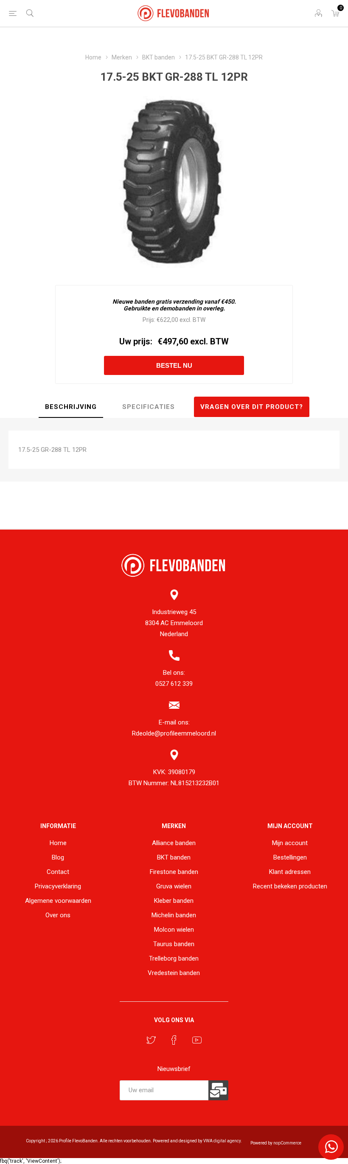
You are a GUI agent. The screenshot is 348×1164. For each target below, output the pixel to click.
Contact (58, 872)
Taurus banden (173, 944)
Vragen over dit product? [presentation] (251, 407)
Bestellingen (290, 857)
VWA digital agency (222, 1141)
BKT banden (174, 857)
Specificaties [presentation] (148, 407)
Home (58, 843)
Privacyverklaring (58, 886)
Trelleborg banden (174, 958)
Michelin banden (174, 915)
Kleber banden (174, 901)
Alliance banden (174, 843)
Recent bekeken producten (290, 886)
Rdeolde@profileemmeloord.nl (174, 733)
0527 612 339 (174, 684)
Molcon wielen (174, 929)
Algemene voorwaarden (58, 901)
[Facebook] (174, 1040)
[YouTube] (197, 1040)
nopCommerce (287, 1143)
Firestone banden (174, 872)
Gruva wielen (173, 886)
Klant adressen (290, 872)
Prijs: (149, 319)
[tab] (71, 407)
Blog (58, 857)
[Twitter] (151, 1040)
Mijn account (290, 843)
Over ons (57, 915)
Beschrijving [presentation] (71, 407)
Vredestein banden (174, 973)
